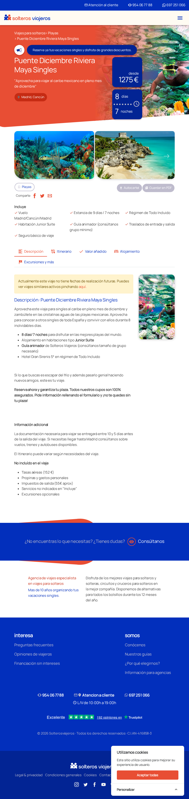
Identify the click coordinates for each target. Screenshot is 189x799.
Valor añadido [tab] (92, 251)
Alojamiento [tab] (127, 251)
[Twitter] (42, 195)
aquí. (83, 286)
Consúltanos (146, 541)
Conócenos (135, 644)
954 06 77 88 (140, 5)
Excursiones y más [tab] (36, 262)
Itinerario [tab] (61, 251)
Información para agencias (148, 672)
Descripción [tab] (30, 251)
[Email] (49, 195)
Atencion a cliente (94, 695)
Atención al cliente (101, 5)
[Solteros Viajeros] (27, 17)
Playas (53, 33)
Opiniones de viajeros (33, 654)
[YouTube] (103, 784)
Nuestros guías (138, 654)
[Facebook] (34, 195)
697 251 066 (175, 5)
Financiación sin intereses (37, 663)
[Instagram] (76, 784)
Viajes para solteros (29, 33)
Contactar (107, 775)
